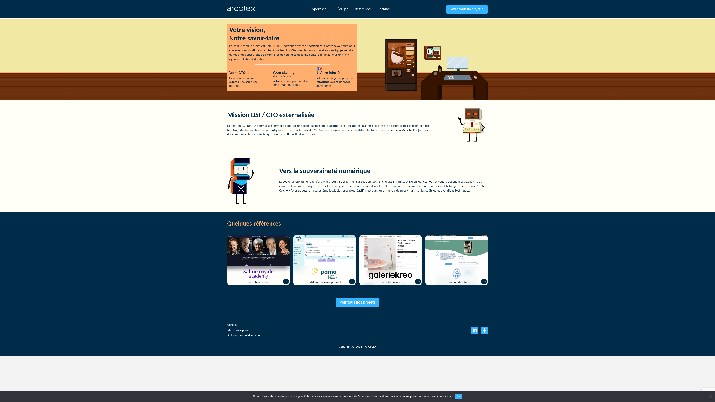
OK (458, 396)
